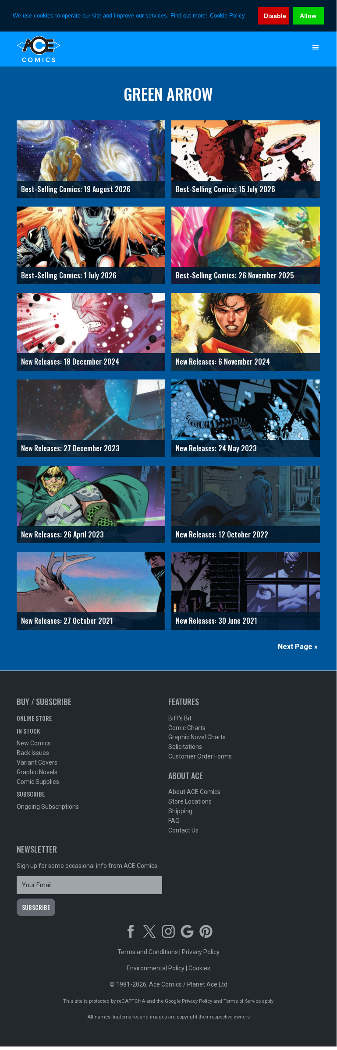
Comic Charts (187, 727)
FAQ (174, 820)
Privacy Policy (201, 951)
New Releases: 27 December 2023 (70, 448)
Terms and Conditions (147, 951)
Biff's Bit (180, 718)
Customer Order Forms (200, 756)
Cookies (199, 968)
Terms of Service (242, 1001)
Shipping (180, 811)
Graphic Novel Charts (197, 737)
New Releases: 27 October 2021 (67, 620)
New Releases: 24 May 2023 (216, 448)
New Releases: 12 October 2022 (222, 534)
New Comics (34, 743)
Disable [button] (275, 15)
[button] (315, 47)
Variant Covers (37, 762)
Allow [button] (308, 15)
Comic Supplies (38, 781)
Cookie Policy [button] (227, 15)
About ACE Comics (194, 791)
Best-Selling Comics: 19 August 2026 (76, 189)
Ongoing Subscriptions (48, 806)
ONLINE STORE (34, 718)
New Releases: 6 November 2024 (223, 361)
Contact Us (183, 830)
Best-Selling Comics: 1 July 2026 (69, 275)
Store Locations (190, 801)
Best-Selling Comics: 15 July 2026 (225, 189)
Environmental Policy (155, 968)
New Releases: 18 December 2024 (70, 361)
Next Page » (298, 647)
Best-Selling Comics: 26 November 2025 (235, 275)
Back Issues (33, 752)
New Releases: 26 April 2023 (62, 534)
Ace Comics (150, 49)
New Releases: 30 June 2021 (216, 620)
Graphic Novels (37, 772)
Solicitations (185, 746)
